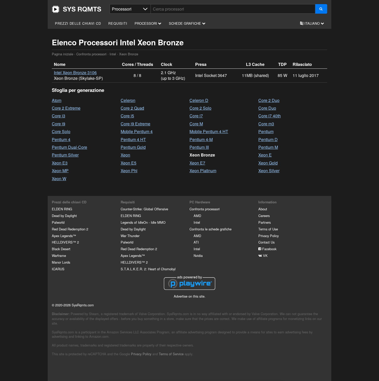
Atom (56, 100)
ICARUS (58, 268)
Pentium (266, 131)
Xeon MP (60, 171)
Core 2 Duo (268, 100)
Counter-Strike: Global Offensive (144, 208)
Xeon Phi (129, 171)
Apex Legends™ (64, 235)
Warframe (59, 255)
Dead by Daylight (64, 215)
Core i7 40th (269, 116)
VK (265, 255)
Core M (196, 124)
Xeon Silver (268, 171)
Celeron (128, 100)
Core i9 (58, 124)
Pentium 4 (61, 139)
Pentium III (199, 147)
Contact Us (266, 242)
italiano (312, 23)
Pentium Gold (133, 147)
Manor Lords (61, 262)
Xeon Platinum (203, 171)
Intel (113, 53)
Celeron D (199, 100)
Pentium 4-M (201, 139)
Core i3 (58, 116)
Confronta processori (91, 53)
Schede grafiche (185, 23)
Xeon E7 (197, 163)
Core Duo (267, 108)
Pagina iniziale (76, 9)
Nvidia (198, 255)
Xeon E (265, 155)
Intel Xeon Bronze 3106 (75, 72)
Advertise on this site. (189, 296)
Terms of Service (171, 353)
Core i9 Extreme (135, 124)
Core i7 (196, 116)
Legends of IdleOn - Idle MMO (143, 222)
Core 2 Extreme (66, 108)
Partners (264, 222)
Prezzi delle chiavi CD (78, 23)
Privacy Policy (268, 235)
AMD (197, 215)
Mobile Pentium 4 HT (209, 131)
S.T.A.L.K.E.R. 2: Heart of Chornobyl (148, 268)
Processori (146, 23)
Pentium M (268, 147)
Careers (264, 215)
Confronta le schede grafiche (211, 229)
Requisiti (117, 23)
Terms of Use (268, 229)
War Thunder (130, 235)
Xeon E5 (128, 163)
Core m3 (266, 124)
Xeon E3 (60, 163)
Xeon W (59, 178)
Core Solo (61, 131)
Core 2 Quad (132, 108)
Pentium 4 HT (133, 139)
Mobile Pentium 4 (137, 131)
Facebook (268, 248)
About (262, 208)
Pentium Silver (65, 155)
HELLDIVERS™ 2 (65, 242)
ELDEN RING (62, 208)
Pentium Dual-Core (69, 147)
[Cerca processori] (321, 9)
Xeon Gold (268, 163)
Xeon (125, 155)
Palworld (58, 222)
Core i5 (127, 116)
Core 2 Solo (200, 108)
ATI (196, 242)
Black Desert (61, 248)
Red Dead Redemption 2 (70, 229)
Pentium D (268, 139)
